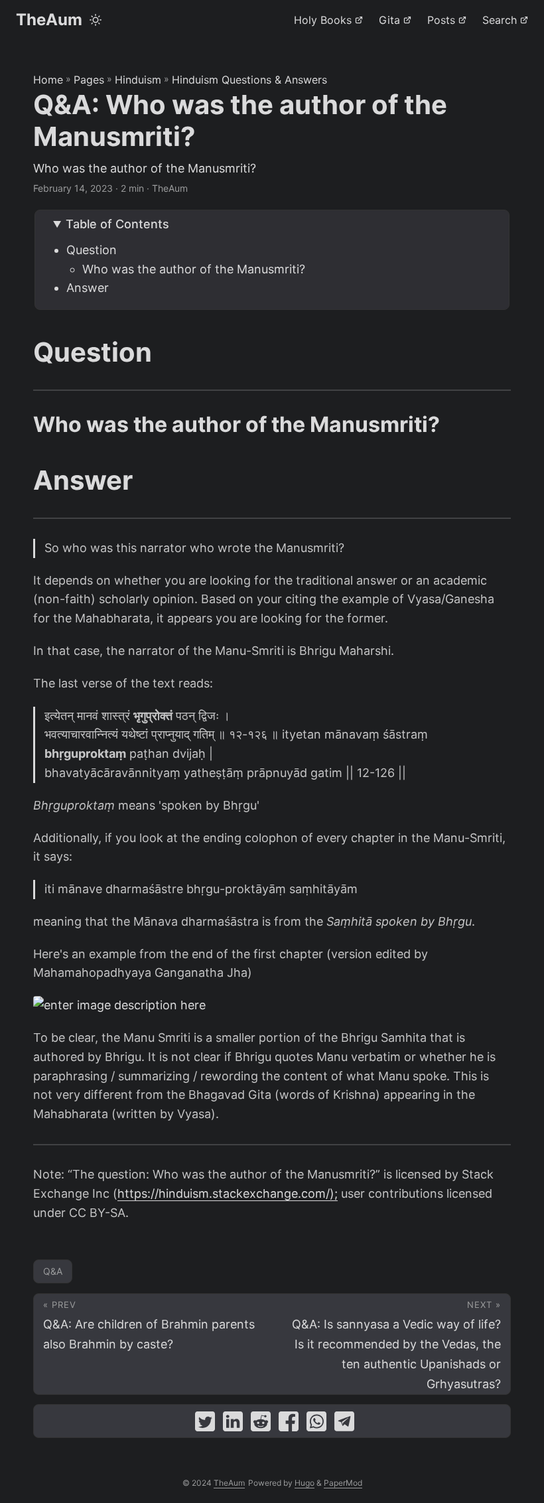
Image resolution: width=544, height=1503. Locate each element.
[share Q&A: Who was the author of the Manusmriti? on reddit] (261, 1424)
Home (48, 79)
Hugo (304, 1483)
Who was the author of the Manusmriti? (193, 269)
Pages (89, 79)
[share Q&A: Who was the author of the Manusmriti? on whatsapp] (316, 1424)
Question (91, 250)
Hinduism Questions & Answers (249, 79)
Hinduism (138, 79)
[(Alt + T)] (95, 20)
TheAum (49, 19)
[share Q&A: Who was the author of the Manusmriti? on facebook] (289, 1424)
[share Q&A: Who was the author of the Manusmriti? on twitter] (205, 1424)
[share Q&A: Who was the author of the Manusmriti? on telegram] (344, 1424)
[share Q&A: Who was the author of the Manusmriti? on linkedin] (233, 1424)
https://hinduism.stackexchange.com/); (227, 1193)
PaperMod (343, 1483)
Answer (87, 288)
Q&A (52, 1271)
